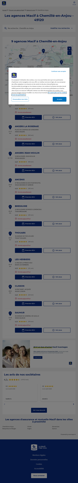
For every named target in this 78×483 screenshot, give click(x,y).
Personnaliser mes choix (20, 99)
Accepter (59, 99)
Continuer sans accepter (58, 71)
